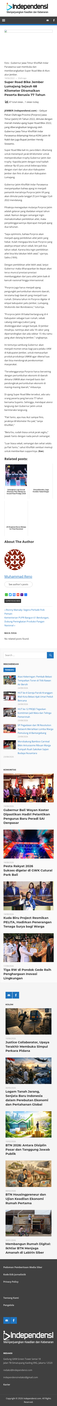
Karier (6, 1384)
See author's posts (18, 584)
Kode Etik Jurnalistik (14, 1274)
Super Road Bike (12, 601)
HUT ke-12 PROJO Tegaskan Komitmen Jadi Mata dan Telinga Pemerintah (34, 713)
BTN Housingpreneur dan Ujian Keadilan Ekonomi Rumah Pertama (26, 1199)
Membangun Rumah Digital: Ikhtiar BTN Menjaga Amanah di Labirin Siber (28, 1248)
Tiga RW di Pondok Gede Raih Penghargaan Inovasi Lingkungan (27, 974)
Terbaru (9, 670)
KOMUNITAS (9, 769)
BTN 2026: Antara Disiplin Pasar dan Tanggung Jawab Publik (28, 1149)
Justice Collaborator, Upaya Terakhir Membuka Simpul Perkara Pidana (27, 1046)
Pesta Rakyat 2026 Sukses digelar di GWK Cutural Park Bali (27, 870)
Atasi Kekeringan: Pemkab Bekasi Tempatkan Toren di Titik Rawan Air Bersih (35, 680)
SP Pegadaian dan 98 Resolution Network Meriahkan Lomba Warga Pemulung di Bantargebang (35, 729)
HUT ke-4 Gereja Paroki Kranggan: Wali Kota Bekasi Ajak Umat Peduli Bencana (35, 696)
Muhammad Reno (18, 576)
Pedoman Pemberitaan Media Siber (22, 1267)
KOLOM (9, 1004)
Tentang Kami (11, 1297)
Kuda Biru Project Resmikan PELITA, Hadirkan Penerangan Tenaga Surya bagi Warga (27, 922)
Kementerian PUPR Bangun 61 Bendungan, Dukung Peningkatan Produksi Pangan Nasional (26, 621)
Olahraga (22, 78)
